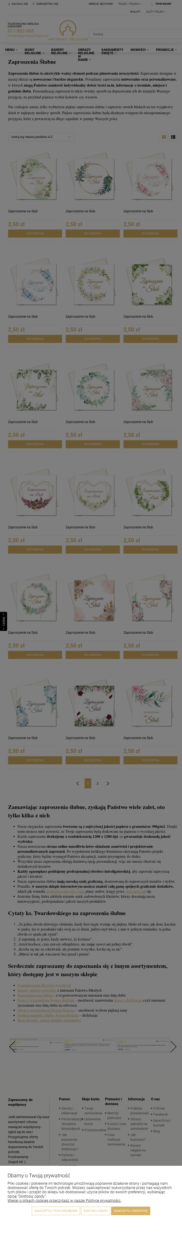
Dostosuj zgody (96, 1211)
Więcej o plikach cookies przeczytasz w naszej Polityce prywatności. (64, 1200)
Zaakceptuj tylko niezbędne (55, 1211)
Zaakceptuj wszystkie (131, 1211)
